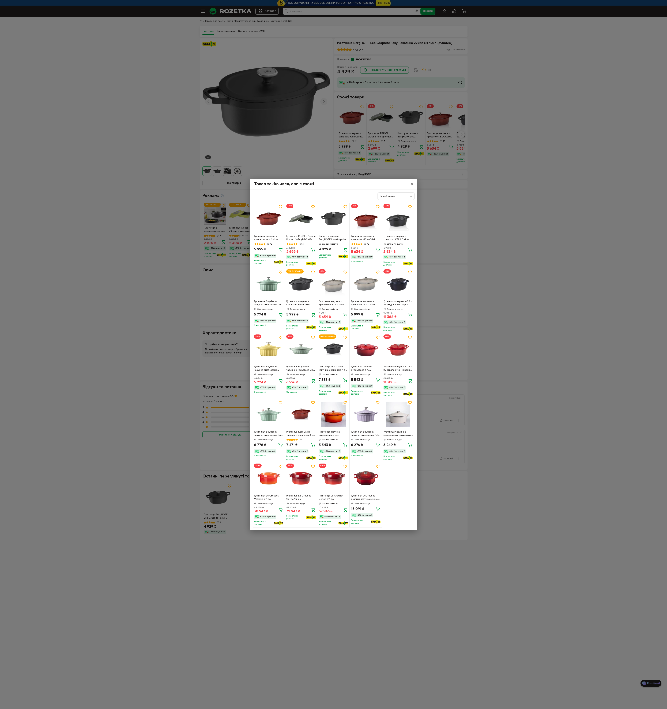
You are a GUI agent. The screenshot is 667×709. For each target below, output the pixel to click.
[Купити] (280, 249)
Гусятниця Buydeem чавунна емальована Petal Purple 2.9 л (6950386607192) (365, 434)
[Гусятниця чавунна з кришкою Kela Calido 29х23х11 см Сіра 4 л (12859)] (365, 284)
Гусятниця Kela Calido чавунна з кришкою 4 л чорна (332, 369)
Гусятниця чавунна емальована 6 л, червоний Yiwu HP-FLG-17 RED (365, 369)
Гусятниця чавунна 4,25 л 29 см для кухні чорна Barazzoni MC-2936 (397, 303)
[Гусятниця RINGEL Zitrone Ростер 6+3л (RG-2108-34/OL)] (301, 218)
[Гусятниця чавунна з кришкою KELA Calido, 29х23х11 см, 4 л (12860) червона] (365, 218)
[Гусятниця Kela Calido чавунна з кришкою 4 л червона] (301, 414)
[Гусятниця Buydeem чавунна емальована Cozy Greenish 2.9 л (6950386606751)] (269, 284)
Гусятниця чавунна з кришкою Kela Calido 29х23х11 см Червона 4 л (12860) (268, 238)
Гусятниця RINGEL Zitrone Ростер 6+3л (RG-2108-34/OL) (301, 238)
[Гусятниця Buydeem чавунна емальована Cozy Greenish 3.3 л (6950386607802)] (301, 349)
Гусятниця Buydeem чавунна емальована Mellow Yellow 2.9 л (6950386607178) (265, 369)
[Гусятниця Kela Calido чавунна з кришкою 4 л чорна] (333, 349)
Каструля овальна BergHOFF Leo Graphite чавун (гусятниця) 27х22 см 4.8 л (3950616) (332, 238)
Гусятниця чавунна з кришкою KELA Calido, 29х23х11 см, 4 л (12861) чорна (396, 238)
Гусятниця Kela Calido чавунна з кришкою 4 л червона (299, 434)
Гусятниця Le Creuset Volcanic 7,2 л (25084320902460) (266, 498)
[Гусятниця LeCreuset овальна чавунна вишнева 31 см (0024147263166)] (365, 478)
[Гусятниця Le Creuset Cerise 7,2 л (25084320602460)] (301, 478)
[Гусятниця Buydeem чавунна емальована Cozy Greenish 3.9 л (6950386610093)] (269, 414)
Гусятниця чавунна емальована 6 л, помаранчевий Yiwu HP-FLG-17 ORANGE (332, 434)
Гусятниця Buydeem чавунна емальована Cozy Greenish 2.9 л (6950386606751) (268, 303)
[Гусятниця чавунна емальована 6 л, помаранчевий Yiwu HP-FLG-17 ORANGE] (333, 414)
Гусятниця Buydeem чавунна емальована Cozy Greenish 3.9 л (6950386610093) (268, 434)
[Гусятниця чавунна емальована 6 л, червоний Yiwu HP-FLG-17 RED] (365, 349)
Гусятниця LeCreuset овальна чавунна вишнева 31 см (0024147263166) (365, 498)
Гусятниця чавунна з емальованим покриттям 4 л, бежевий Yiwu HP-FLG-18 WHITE (397, 434)
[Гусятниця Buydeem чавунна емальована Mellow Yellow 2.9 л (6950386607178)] (269, 349)
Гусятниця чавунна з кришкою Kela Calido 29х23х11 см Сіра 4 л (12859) (363, 303)
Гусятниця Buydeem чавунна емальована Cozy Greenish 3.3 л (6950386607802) (300, 369)
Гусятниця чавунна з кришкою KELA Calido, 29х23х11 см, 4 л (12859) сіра (332, 303)
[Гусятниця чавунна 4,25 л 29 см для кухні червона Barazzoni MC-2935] (398, 349)
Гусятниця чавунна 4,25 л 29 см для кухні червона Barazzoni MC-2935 (397, 369)
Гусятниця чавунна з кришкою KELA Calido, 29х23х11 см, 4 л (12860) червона (364, 238)
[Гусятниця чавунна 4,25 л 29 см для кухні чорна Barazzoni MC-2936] (398, 284)
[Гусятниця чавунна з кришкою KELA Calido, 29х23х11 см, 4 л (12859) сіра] (333, 284)
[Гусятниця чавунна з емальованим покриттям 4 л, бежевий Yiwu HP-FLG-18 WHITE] (398, 414)
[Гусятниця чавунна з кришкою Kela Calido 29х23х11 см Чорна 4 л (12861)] (301, 284)
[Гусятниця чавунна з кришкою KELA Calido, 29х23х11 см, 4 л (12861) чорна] (398, 218)
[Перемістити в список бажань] (280, 207)
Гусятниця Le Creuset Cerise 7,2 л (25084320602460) (298, 498)
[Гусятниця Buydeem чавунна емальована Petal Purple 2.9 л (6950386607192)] (365, 414)
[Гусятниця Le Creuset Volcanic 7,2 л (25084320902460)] (269, 478)
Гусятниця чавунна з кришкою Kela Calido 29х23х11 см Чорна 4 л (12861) (298, 303)
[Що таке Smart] (278, 262)
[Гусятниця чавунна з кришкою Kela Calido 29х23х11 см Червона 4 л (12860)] (269, 218)
